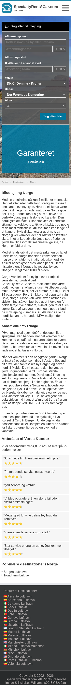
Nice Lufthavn (17, 653)
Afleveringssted (15, 57)
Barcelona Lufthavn (21, 600)
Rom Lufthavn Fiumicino (24, 660)
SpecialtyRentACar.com (36, 7)
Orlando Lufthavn (19, 656)
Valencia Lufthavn (20, 663)
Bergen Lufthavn (15, 571)
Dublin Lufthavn (18, 610)
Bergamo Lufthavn (20, 603)
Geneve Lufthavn (19, 617)
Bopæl (9, 88)
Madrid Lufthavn (18, 631)
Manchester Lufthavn (22, 642)
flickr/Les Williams (30, 682)
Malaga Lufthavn (19, 635)
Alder (8, 100)
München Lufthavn (20, 649)
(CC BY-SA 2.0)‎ (55, 682)
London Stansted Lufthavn (25, 628)
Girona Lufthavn (18, 621)
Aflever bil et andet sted (24, 63)
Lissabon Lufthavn (20, 624)
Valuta (9, 77)
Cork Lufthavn (17, 607)
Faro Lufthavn (17, 614)
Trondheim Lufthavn (17, 575)
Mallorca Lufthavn (19, 639)
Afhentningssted (16, 36)
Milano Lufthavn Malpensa (25, 646)
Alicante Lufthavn (19, 596)
